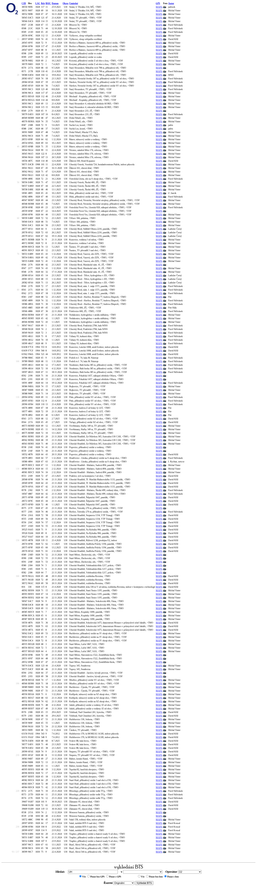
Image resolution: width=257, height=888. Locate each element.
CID (24, 3)
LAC (37, 3)
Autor (171, 3)
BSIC (48, 3)
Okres (65, 3)
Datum (55, 3)
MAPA (159, 7)
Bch (43, 3)
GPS (158, 3)
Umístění (73, 3)
